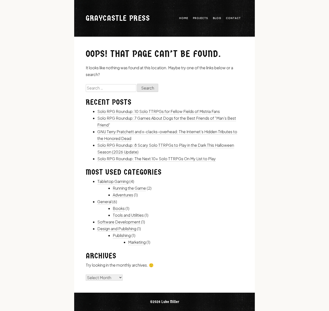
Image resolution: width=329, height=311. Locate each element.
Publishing (122, 235)
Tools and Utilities (128, 215)
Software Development (118, 221)
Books (119, 208)
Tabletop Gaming (113, 181)
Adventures (123, 194)
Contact (233, 18)
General (104, 201)
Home (183, 18)
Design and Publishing (116, 228)
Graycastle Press (118, 18)
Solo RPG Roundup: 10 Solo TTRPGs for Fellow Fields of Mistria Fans (158, 111)
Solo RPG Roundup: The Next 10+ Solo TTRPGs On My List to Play (156, 158)
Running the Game (129, 188)
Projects (200, 18)
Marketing (137, 242)
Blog (217, 18)
